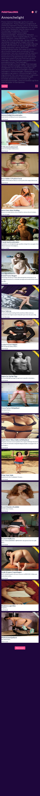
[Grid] (37, 86)
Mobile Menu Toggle (36, 12)
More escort (20, 648)
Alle (3, 86)
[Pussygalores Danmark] (20, 12)
